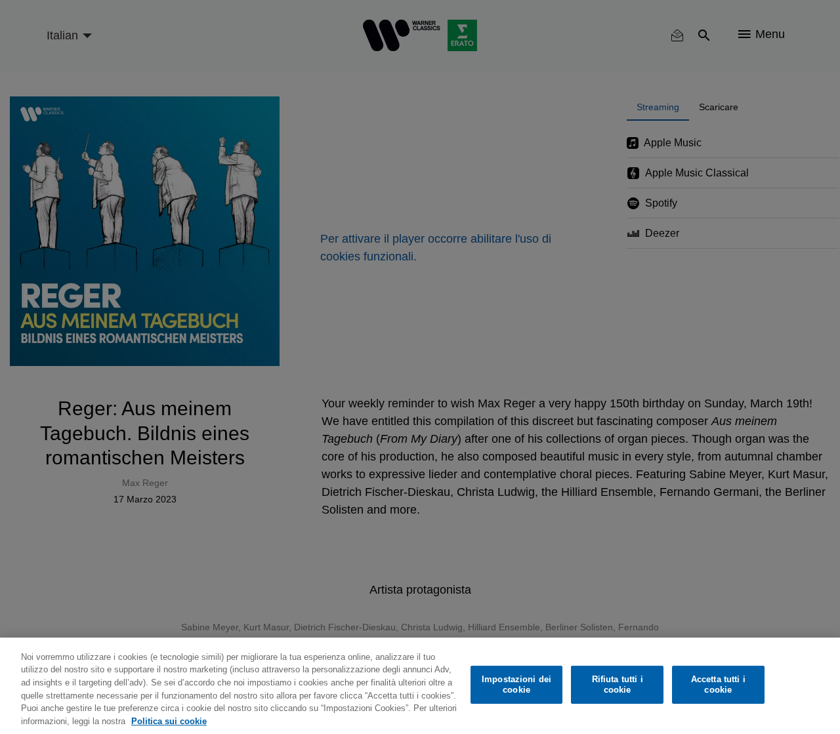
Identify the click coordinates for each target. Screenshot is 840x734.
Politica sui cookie (169, 720)
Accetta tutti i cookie (718, 684)
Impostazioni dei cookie (516, 684)
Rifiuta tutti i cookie (617, 684)
